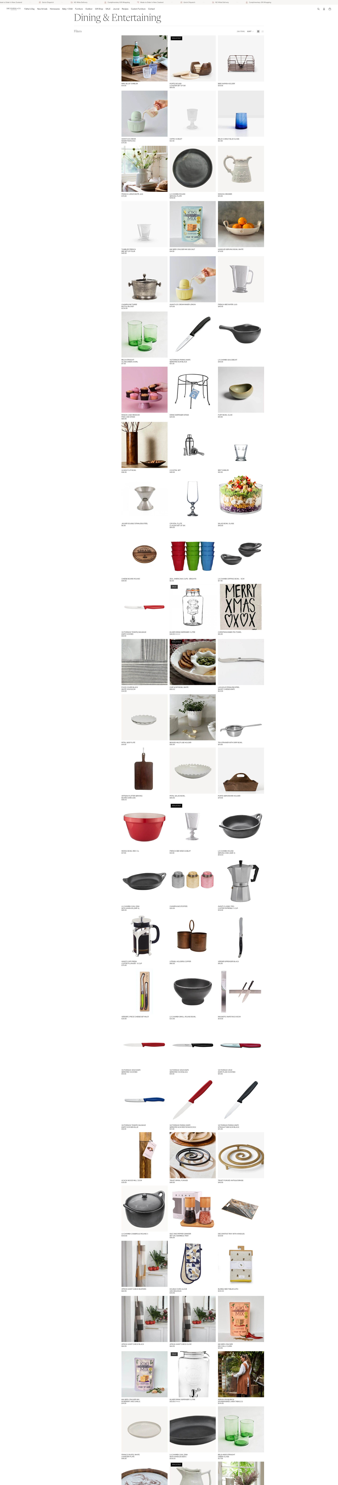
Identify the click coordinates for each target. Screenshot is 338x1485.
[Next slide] (164, 114)
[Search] (318, 9)
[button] (250, 31)
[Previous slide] (125, 114)
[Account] (324, 9)
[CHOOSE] (211, 572)
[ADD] (163, 77)
